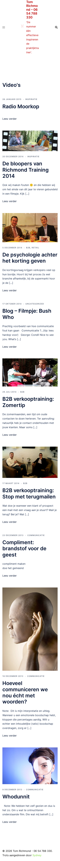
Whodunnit (16, 796)
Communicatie (36, 535)
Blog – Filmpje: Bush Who (26, 314)
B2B (28, 247)
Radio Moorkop (20, 106)
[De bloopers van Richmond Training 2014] (30, 140)
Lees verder (9, 118)
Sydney (36, 855)
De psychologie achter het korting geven (29, 258)
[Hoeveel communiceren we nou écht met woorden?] (30, 628)
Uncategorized (34, 304)
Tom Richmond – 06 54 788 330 (32, 9)
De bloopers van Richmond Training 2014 (25, 169)
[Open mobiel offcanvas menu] (3, 27)
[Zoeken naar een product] (56, 27)
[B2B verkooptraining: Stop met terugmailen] (30, 462)
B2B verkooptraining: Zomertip (28, 402)
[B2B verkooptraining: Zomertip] (30, 372)
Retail (35, 247)
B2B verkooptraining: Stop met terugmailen (29, 493)
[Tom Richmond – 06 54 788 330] (22, 27)
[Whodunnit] (30, 765)
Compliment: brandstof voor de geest (24, 548)
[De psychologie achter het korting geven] (30, 227)
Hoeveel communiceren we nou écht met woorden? (25, 692)
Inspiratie (31, 99)
